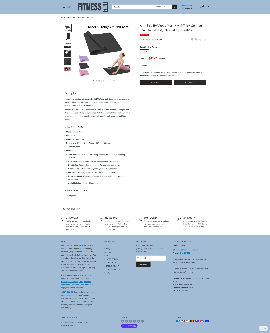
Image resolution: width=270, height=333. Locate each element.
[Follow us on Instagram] (130, 321)
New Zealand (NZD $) (69, 317)
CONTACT (108, 252)
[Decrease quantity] (151, 65)
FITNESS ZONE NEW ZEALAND (151, 39)
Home (63, 17)
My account (187, 8)
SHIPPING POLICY (111, 266)
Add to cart (155, 82)
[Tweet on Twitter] (200, 39)
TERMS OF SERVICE (112, 269)
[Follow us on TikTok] (142, 321)
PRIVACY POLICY (111, 259)
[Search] (174, 7)
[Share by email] (204, 39)
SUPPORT (108, 249)
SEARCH (107, 273)
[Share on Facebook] (192, 39)
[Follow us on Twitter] (126, 321)
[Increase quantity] (162, 65)
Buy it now (189, 82)
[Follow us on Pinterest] (134, 321)
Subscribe (143, 264)
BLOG (106, 256)
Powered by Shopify (68, 325)
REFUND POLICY (111, 262)
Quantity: (143, 65)
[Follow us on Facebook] (122, 321)
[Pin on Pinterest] (196, 39)
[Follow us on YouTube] (138, 321)
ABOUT (107, 245)
